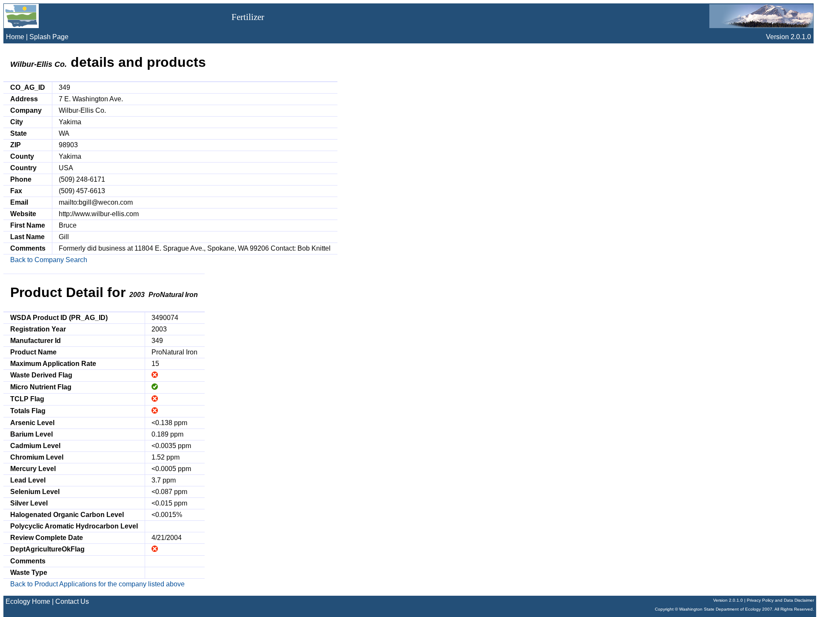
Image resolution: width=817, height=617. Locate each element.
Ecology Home (28, 601)
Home (15, 36)
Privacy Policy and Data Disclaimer (780, 600)
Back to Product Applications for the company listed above (97, 584)
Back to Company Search (48, 259)
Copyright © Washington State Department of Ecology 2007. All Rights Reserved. (734, 609)
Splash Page (49, 36)
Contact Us (72, 601)
